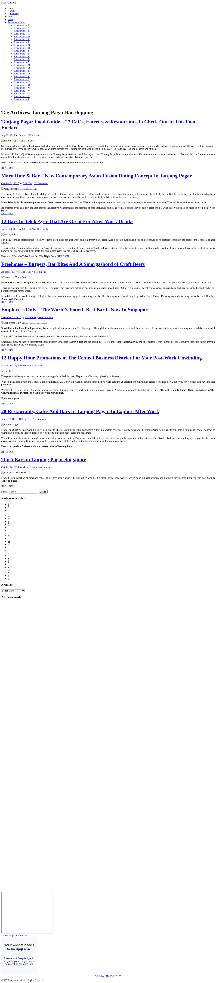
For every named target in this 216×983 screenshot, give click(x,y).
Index (10, 19)
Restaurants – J (21, 53)
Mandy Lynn (29, 467)
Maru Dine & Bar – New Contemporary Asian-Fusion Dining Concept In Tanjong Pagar (96, 176)
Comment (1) (35, 135)
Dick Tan (27, 183)
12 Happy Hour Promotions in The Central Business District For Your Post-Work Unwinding (101, 358)
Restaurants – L (22, 59)
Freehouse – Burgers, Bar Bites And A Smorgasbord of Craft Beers (73, 264)
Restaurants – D (22, 36)
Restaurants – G (22, 45)
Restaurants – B (22, 30)
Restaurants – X (22, 93)
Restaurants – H (22, 48)
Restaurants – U (22, 85)
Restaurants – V (22, 87)
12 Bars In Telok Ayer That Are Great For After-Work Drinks (67, 221)
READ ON (7, 168)
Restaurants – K (22, 56)
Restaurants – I (21, 50)
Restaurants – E (22, 39)
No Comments (41, 183)
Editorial (23, 135)
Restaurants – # (21, 25)
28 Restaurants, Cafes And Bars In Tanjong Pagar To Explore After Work (80, 411)
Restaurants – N (22, 65)
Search (4, 491)
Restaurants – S (21, 79)
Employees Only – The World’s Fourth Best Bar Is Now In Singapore (75, 309)
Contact (11, 16)
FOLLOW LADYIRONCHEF (108, 976)
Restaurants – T (22, 82)
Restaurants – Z (22, 99)
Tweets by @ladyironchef (14, 935)
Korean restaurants (17, 438)
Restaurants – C (22, 33)
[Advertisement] (14, 649)
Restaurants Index (16, 22)
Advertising (13, 13)
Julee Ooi (26, 229)
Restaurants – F (21, 42)
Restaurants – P (21, 70)
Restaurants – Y (22, 96)
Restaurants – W (22, 90)
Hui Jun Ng (31, 317)
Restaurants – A (22, 28)
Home (11, 8)
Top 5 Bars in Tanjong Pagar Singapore (43, 459)
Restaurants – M (22, 62)
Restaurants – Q (22, 73)
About (11, 11)
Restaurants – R (22, 76)
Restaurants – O (22, 68)
